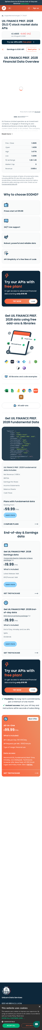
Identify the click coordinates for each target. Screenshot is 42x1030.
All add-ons (22, 405)
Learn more (25, 3)
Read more (20, 1016)
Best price (32, 49)
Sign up (36, 8)
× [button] (39, 1007)
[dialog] (21, 1017)
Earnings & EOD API (15, 49)
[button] (21, 1018)
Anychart (37, 112)
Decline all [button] (30, 1026)
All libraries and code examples (22, 376)
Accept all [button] (11, 1026)
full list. (30, 764)
